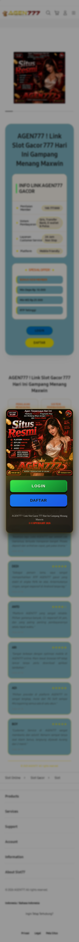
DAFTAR (38, 500)
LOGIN (38, 486)
